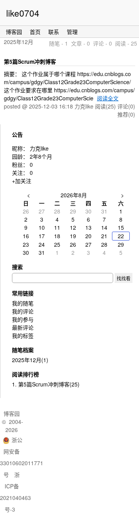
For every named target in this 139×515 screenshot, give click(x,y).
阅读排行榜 (25, 374)
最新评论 (23, 327)
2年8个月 (41, 156)
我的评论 (23, 311)
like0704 (22, 13)
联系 (53, 32)
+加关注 (21, 181)
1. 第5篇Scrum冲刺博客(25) (46, 384)
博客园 (14, 32)
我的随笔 (23, 303)
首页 (35, 32)
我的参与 (23, 319)
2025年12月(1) (30, 360)
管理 (72, 32)
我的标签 (23, 335)
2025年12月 (18, 42)
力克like (39, 148)
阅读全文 (108, 98)
